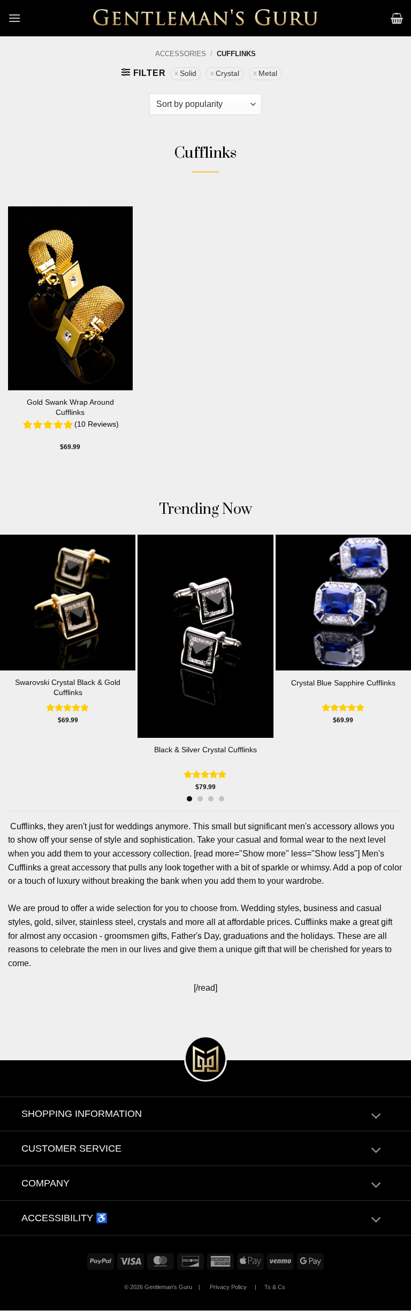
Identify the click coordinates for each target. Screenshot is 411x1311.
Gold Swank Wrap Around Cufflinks (70, 407)
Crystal (227, 74)
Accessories (180, 54)
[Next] (390, 648)
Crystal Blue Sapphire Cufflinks (343, 682)
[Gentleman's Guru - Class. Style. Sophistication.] (205, 18)
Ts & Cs (274, 1287)
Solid (188, 74)
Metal (267, 74)
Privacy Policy (228, 1287)
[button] (14, 18)
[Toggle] (376, 1116)
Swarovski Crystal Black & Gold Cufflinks (67, 687)
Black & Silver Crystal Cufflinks (205, 749)
